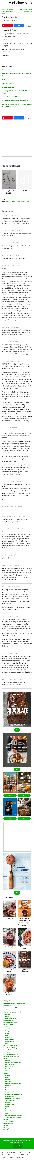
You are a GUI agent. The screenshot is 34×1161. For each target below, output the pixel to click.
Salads (7, 1106)
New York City (9, 1039)
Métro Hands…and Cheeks (11, 97)
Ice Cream (6, 1052)
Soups (7, 1113)
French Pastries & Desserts (13, 1094)
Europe (7, 1031)
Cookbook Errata (8, 1020)
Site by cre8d (20, 1157)
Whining (12, 199)
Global (7, 1016)
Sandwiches (9, 1109)
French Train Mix (8, 83)
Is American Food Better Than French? (15, 100)
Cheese (7, 1060)
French (14, 30)
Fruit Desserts (9, 1096)
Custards (8, 1085)
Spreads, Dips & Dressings (13, 1115)
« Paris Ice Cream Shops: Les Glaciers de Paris (8, 11)
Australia (8, 1029)
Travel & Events (8, 1121)
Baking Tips (7, 1005)
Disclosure (28, 1152)
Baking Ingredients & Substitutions (14, 1003)
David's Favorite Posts (10, 1022)
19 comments (6, 20)
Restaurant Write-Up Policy (23, 1155)
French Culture (8, 1050)
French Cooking (10, 1092)
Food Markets (9, 1064)
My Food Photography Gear (11, 1056)
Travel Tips (8, 1069)
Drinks (7, 1088)
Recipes (5, 1073)
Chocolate (6, 1014)
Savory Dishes (9, 1111)
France (7, 1033)
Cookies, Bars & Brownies (13, 1083)
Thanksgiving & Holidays (13, 1117)
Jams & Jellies (9, 1100)
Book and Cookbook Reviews (12, 1008)
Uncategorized (8, 1123)
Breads (7, 1075)
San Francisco (9, 1041)
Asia (6, 1027)
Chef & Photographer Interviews (13, 1012)
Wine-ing (6, 1130)
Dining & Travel (8, 1024)
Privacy (4, 1157)
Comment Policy (6, 1155)
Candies (7, 1079)
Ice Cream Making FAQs (10, 1054)
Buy (17, 730)
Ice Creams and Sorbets (12, 1098)
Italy (6, 1035)
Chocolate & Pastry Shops (13, 1062)
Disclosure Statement (10, 1045)
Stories (5, 1119)
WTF (3, 80)
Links (20, 1152)
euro (18, 201)
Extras (7, 1090)
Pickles (7, 1102)
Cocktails (8, 1081)
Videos (5, 1125)
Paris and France (10, 1018)
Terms (11, 1157)
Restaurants (9, 1066)
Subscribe (17, 1146)
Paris (5, 1058)
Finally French (7, 70)
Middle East (9, 1037)
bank (7, 201)
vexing (23, 201)
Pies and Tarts (9, 1104)
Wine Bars (8, 1071)
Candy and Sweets (9, 1010)
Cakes (7, 1077)
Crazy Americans (8, 87)
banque (13, 201)
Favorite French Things (10, 1048)
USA (6, 1043)
